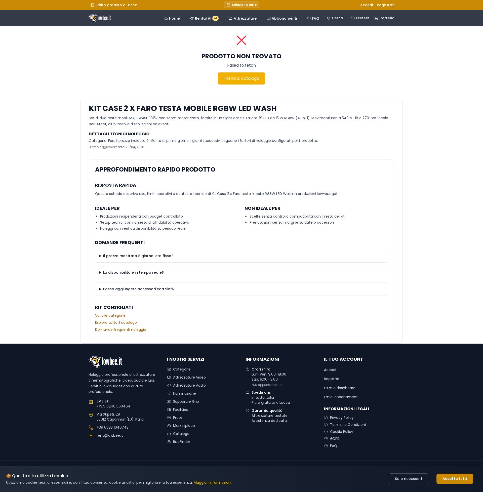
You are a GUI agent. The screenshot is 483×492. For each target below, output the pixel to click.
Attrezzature (245, 18)
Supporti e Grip (186, 401)
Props (178, 417)
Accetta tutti (454, 478)
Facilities (180, 409)
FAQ (315, 18)
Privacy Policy (342, 417)
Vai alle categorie (110, 315)
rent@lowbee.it (110, 435)
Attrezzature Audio (189, 385)
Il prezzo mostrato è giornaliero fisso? (138, 255)
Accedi (366, 5)
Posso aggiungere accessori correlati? (139, 289)
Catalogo (181, 433)
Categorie (182, 369)
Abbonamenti (284, 18)
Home (174, 18)
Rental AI (206, 18)
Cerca (337, 18)
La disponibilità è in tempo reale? (133, 272)
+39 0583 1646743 (113, 427)
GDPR (334, 438)
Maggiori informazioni (212, 482)
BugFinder (181, 441)
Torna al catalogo (241, 78)
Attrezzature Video (189, 377)
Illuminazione (184, 393)
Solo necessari (408, 478)
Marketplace (184, 425)
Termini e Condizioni (348, 424)
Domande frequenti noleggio (120, 329)
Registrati (385, 5)
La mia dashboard (339, 387)
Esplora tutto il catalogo (116, 322)
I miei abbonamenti (341, 396)
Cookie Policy (341, 431)
